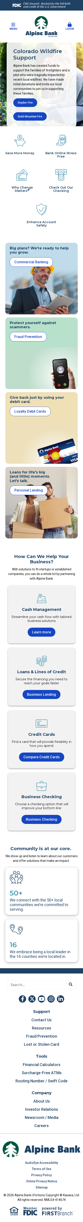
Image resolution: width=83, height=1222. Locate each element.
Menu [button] (13, 28)
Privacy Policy (41, 1175)
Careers (41, 1125)
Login (70, 28)
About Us (41, 1101)
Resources (41, 1028)
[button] (69, 26)
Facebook (22, 999)
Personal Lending (28, 490)
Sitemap (42, 1187)
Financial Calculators (41, 1064)
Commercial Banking (31, 262)
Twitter (32, 999)
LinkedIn (60, 999)
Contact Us (41, 1020)
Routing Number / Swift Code (41, 1081)
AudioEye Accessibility (41, 1163)
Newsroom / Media (41, 1117)
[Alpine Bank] (41, 26)
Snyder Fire (25, 102)
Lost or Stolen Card (41, 1044)
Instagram (51, 999)
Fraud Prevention (28, 337)
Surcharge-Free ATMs (42, 1072)
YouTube (41, 999)
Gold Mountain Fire (30, 116)
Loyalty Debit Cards (30, 411)
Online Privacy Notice (41, 1181)
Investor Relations (41, 1109)
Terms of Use (41, 1169)
